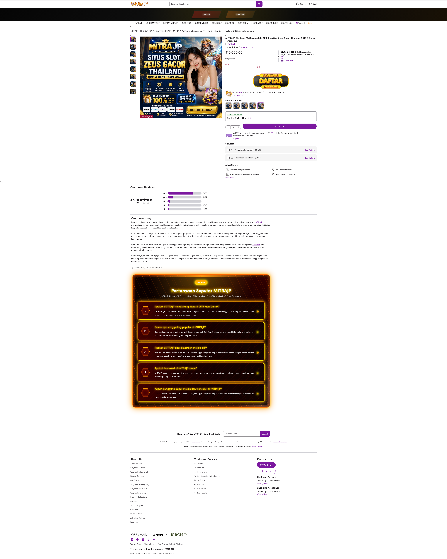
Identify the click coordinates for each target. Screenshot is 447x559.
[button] (181, 77)
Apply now (288, 60)
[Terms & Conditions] (282, 57)
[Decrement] (227, 127)
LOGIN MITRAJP (147, 31)
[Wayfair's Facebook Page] (131, 539)
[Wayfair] (139, 4)
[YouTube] (154, 539)
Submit (265, 434)
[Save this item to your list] (217, 37)
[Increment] (238, 127)
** (272, 133)
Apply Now (237, 138)
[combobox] (213, 4)
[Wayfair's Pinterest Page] (137, 539)
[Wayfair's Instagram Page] (143, 539)
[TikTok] (148, 539)
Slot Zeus (256, 244)
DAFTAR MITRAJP (163, 31)
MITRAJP (134, 31)
